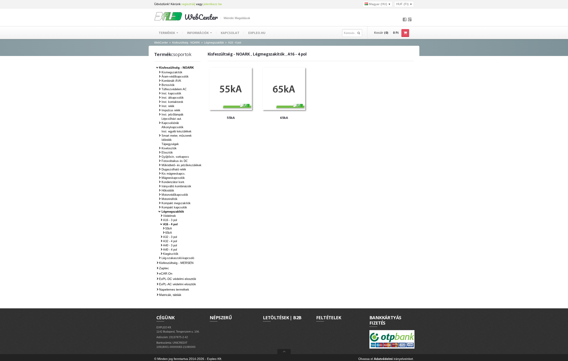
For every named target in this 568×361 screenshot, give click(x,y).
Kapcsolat (230, 33)
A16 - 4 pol (234, 42)
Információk (198, 33)
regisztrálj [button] (188, 4)
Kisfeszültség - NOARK (186, 42)
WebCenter (161, 42)
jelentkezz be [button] (212, 4)
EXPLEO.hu (256, 33)
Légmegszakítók (214, 42)
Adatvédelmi (383, 359)
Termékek (167, 33)
